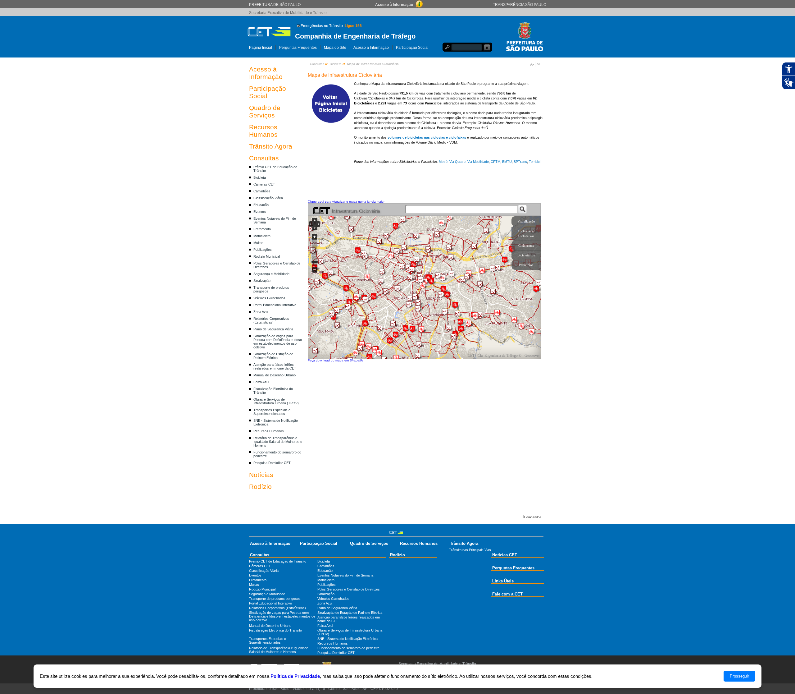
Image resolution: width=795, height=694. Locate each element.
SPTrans (520, 161)
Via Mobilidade (478, 161)
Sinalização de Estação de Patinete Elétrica (273, 356)
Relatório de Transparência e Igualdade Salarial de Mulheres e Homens (277, 441)
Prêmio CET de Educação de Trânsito (277, 561)
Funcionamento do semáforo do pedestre (348, 648)
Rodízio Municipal (266, 256)
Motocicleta (261, 236)
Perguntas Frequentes (298, 47)
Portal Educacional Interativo (274, 305)
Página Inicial (260, 47)
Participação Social (412, 47)
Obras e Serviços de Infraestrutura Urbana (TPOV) (276, 401)
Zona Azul (260, 312)
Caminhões (261, 191)
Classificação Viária (268, 198)
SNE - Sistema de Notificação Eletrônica (347, 639)
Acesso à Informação (371, 47)
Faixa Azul (261, 382)
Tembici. (535, 161)
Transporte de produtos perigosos (275, 598)
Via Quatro (457, 161)
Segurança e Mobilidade (271, 274)
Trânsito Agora (270, 146)
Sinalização (261, 281)
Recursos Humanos (263, 130)
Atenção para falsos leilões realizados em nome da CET (274, 366)
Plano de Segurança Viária (273, 329)
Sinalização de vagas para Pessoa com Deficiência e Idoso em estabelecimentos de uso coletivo (277, 341)
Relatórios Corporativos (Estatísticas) (271, 320)
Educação (261, 205)
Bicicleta (259, 177)
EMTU (507, 161)
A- (532, 64)
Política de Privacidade (295, 676)
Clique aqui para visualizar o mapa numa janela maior (346, 201)
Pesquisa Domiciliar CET (272, 463)
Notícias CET (504, 555)
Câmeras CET (264, 184)
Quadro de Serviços (264, 111)
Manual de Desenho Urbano (274, 375)
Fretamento (262, 229)
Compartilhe (532, 517)
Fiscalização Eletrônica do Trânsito (275, 630)
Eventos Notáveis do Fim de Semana (345, 575)
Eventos (259, 212)
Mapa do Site (335, 47)
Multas (258, 243)
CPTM (495, 161)
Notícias (261, 474)
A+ (539, 64)
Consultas (264, 158)
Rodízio (260, 486)
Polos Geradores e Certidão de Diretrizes (348, 589)
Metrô (443, 161)
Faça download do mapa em (335, 360)
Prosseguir (739, 676)
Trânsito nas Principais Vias (470, 550)
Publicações (262, 249)
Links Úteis (503, 581)
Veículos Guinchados (269, 298)
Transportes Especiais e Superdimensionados (271, 412)
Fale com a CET (507, 594)
